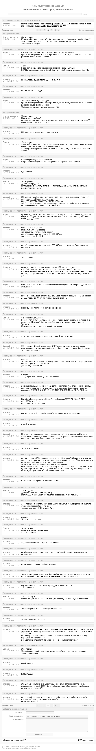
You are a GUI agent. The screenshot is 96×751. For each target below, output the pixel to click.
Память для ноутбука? (31, 118)
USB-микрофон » (85, 740)
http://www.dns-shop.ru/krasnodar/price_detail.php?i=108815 (46, 586)
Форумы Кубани (34, 746)
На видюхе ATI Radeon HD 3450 (35, 122)
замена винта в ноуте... (31, 43)
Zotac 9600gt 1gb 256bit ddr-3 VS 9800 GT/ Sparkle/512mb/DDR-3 (49, 41)
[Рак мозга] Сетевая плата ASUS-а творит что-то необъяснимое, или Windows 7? (56, 39)
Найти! (85, 14)
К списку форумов (86, 30)
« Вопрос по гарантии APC (14, 740)
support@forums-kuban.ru (28, 748)
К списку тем (7, 30)
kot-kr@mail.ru (27, 674)
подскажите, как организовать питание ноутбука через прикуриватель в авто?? (55, 120)
